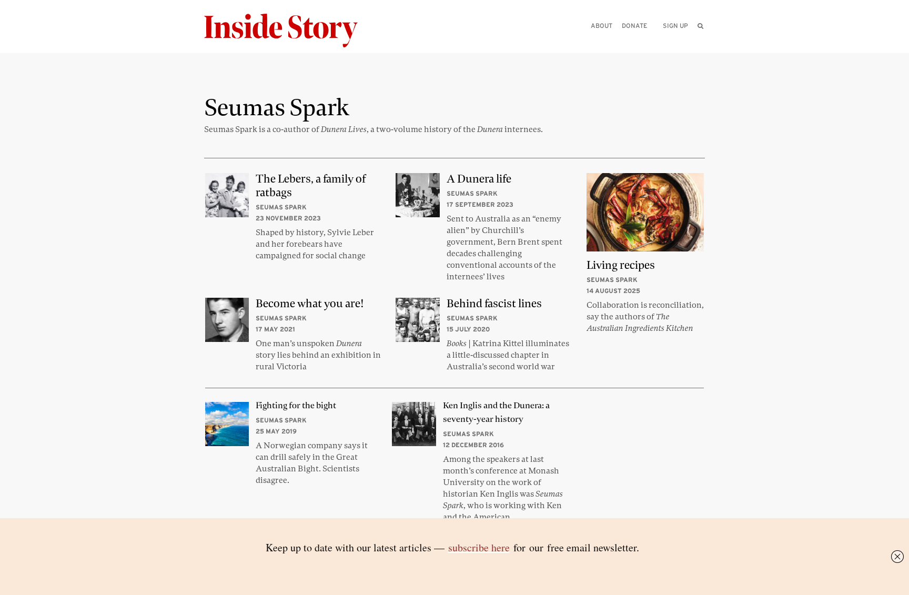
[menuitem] (700, 25)
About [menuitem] (601, 25)
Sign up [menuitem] (675, 25)
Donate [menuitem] (634, 25)
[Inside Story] (288, 31)
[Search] (700, 42)
